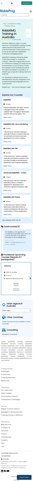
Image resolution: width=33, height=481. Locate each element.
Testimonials (6, 437)
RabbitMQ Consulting (9, 334)
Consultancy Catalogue (10, 399)
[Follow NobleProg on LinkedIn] (2, 471)
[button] (30, 278)
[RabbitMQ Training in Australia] (9, 11)
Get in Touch (24, 477)
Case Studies (6, 393)
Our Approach (7, 390)
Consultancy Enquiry (9, 396)
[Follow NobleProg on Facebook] (5, 471)
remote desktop (17, 66)
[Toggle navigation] (31, 11)
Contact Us (27, 3)
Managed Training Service (11, 412)
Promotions (5, 374)
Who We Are (6, 424)
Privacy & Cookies (16, 476)
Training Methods (8, 378)
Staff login (16, 480)
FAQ (2, 443)
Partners (4, 431)
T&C (2, 446)
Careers (4, 440)
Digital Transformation (10, 409)
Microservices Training (15, 23)
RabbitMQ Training (10, 26)
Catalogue (5, 371)
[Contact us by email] (12, 3)
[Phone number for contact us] (1, 3)
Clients (4, 434)
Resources (5, 381)
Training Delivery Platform (12, 415)
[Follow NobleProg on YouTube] (8, 471)
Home (4, 23)
